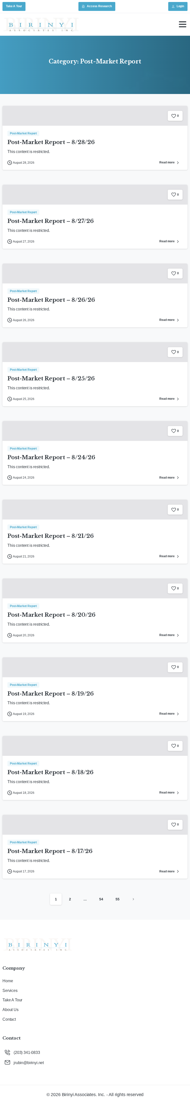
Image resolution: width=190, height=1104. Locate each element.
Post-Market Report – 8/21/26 (50, 535)
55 (117, 899)
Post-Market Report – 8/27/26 (50, 220)
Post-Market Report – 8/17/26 (50, 851)
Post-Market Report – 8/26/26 (51, 299)
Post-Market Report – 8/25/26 (51, 378)
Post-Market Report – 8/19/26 (50, 693)
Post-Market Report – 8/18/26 (50, 772)
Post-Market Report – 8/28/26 (51, 142)
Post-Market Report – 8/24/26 (51, 457)
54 (101, 899)
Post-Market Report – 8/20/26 (51, 614)
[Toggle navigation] (183, 24)
